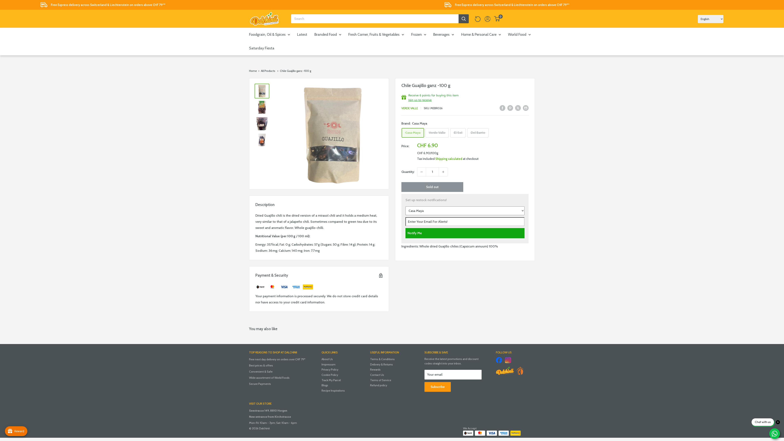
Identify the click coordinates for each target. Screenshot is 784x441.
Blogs (325, 385)
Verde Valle (409, 108)
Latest (302, 34)
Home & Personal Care (479, 34)
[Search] (464, 18)
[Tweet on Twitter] (518, 108)
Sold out (432, 187)
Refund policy (378, 385)
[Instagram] (508, 360)
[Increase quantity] (443, 172)
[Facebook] (499, 360)
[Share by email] (526, 108)
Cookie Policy (330, 375)
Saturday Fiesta (261, 48)
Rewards (375, 369)
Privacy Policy (330, 369)
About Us (327, 359)
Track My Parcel (331, 380)
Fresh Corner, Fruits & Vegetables (374, 34)
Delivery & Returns (381, 364)
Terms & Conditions (382, 359)
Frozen (416, 34)
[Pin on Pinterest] (510, 108)
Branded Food (325, 34)
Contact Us (377, 375)
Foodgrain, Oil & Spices (267, 34)
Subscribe (438, 387)
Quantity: (408, 172)
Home (253, 71)
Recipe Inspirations (333, 390)
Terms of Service (380, 380)
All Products (268, 71)
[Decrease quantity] (421, 172)
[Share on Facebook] (502, 108)
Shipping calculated (448, 159)
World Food (517, 34)
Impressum (328, 364)
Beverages (441, 34)
